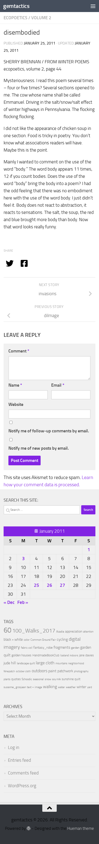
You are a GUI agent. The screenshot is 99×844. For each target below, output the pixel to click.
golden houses (21, 655)
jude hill (10, 663)
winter (81, 687)
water (61, 687)
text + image (34, 687)
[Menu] (93, 6)
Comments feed (23, 773)
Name (15, 385)
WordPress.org (22, 785)
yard (89, 687)
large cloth (45, 662)
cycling (62, 639)
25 (36, 585)
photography (81, 671)
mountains (61, 663)
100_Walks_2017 (33, 630)
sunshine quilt (71, 679)
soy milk (56, 679)
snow (48, 679)
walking (50, 686)
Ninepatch (9, 671)
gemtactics (16, 5)
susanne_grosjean (15, 687)
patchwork (65, 671)
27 (62, 585)
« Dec (9, 602)
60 (7, 630)
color (27, 639)
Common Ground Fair (43, 639)
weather (71, 687)
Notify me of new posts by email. (38, 448)
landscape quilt (26, 663)
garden (75, 647)
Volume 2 (41, 17)
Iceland (64, 655)
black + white (13, 639)
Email (57, 385)
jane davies (86, 655)
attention (88, 631)
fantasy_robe (43, 648)
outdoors (39, 670)
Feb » (22, 602)
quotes (16, 679)
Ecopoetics (15, 17)
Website (15, 404)
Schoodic (27, 679)
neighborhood (76, 663)
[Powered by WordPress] (29, 828)
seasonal (38, 679)
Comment (18, 351)
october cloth (23, 671)
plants (7, 679)
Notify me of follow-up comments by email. (48, 430)
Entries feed (19, 760)
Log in (13, 747)
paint (52, 671)
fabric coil (26, 647)
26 (49, 585)
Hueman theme (80, 828)
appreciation (73, 631)
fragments (62, 647)
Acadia (60, 631)
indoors (74, 655)
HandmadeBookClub (45, 655)
